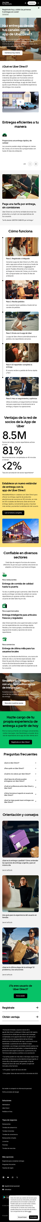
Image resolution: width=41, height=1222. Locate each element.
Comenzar (5, 14)
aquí (29, 1211)
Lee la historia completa (13, 513)
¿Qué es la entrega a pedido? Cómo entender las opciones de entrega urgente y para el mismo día (20, 863)
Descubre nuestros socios (14, 703)
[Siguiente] (35, 163)
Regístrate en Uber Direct (20, 742)
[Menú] (38, 3)
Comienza (32, 3)
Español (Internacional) (12, 1186)
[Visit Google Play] (9, 1197)
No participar (22, 1217)
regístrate (28, 267)
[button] (20, 102)
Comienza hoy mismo (12, 53)
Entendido (33, 1217)
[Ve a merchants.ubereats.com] (7, 3)
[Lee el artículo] (20, 839)
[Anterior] (30, 163)
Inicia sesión (20, 996)
